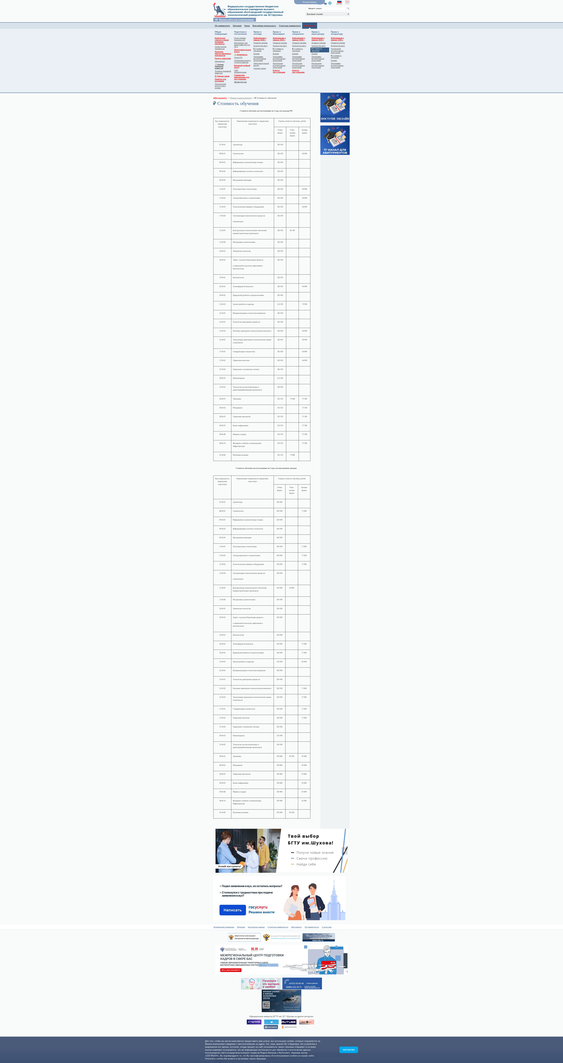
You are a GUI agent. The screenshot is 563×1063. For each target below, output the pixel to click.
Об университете (222, 26)
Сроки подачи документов (220, 48)
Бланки (256, 54)
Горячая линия (259, 68)
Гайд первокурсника (240, 71)
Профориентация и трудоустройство (242, 62)
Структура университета (290, 26)
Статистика (326, 927)
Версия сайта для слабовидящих (236, 20)
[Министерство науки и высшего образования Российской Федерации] (244, 941)
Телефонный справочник (223, 927)
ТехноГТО (238, 58)
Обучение (237, 26)
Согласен (349, 1050)
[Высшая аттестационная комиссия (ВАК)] (281, 941)
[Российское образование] (318, 941)
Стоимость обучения (258, 50)
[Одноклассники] (289, 1027)
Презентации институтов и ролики (220, 86)
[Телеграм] (329, 4)
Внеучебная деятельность (264, 26)
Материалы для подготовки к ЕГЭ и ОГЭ (242, 45)
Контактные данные (256, 927)
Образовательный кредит (261, 64)
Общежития (220, 61)
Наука (247, 26)
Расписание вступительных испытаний (279, 65)
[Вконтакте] (326, 3)
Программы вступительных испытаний (259, 59)
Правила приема (260, 43)
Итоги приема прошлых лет (240, 39)
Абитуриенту (296, 927)
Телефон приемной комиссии (223, 72)
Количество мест (260, 46)
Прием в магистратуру (241, 98)
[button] (218, 851)
